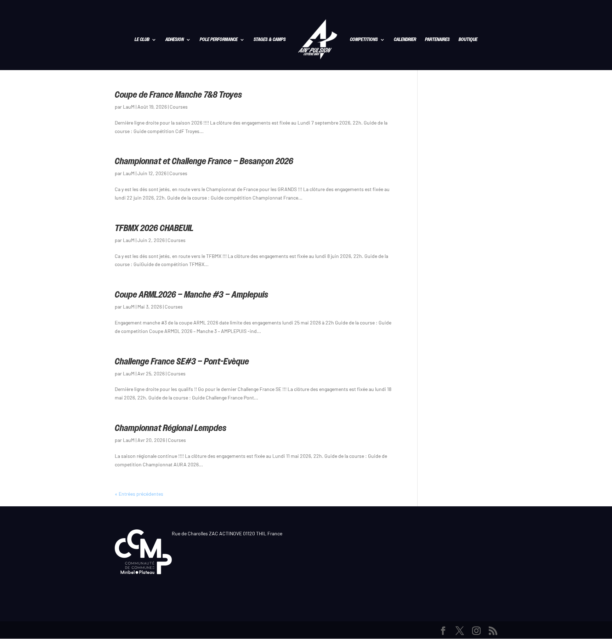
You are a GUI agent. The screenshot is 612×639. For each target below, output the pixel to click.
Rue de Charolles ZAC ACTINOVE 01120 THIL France (227, 533)
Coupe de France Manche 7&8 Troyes (178, 94)
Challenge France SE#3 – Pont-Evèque (182, 361)
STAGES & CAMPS (270, 40)
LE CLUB (142, 40)
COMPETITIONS (364, 40)
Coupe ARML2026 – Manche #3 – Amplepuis (191, 294)
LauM (129, 107)
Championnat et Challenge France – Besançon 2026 (204, 161)
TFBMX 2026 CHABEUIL (154, 227)
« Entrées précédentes (139, 494)
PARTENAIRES (437, 40)
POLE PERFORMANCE (219, 40)
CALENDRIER (405, 40)
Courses (179, 107)
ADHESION (174, 40)
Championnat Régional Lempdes (170, 427)
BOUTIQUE (468, 40)
